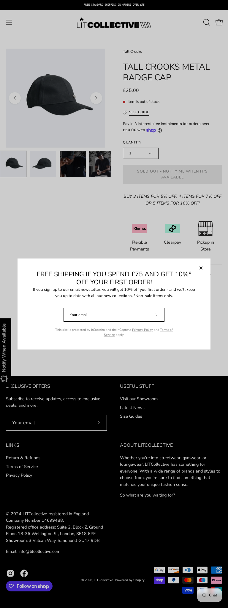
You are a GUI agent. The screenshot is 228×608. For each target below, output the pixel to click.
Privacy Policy (142, 330)
